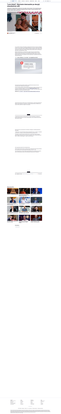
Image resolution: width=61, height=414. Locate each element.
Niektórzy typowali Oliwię (33, 88)
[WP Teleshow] (15, 1)
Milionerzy (31, 401)
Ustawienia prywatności (40, 408)
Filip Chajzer (42, 403)
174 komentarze (37, 33)
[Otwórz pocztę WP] (43, 1)
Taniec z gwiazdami (12, 404)
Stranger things (22, 404)
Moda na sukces (22, 403)
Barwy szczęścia (22, 401)
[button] (49, 1)
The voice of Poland (32, 404)
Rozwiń (28, 114)
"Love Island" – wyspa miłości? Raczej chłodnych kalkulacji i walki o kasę (29, 91)
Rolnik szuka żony (12, 401)
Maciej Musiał (42, 404)
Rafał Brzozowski (42, 401)
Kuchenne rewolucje (32, 403)
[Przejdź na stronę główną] (11, 1)
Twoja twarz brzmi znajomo (12, 403)
